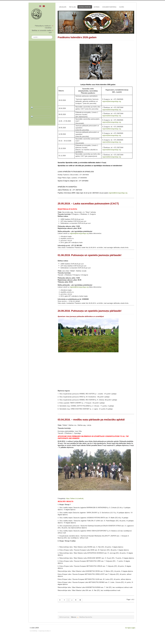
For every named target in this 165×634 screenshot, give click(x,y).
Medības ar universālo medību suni (42, 31)
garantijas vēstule (66, 240)
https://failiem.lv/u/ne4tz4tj (74, 498)
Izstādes (96, 7)
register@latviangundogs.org (111, 101)
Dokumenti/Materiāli (109, 7)
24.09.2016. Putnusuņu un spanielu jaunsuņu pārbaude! (89, 310)
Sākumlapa (62, 7)
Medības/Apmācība (85, 7)
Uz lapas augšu (130, 628)
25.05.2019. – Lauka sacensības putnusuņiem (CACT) (88, 203)
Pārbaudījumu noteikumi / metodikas (43, 27)
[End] (80, 600)
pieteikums (70, 238)
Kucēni (121, 7)
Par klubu (72, 7)
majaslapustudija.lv (44, 631)
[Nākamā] (76, 600)
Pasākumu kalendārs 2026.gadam (77, 37)
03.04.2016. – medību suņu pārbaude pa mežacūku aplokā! (91, 419)
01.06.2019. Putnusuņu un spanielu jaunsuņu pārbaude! (89, 255)
